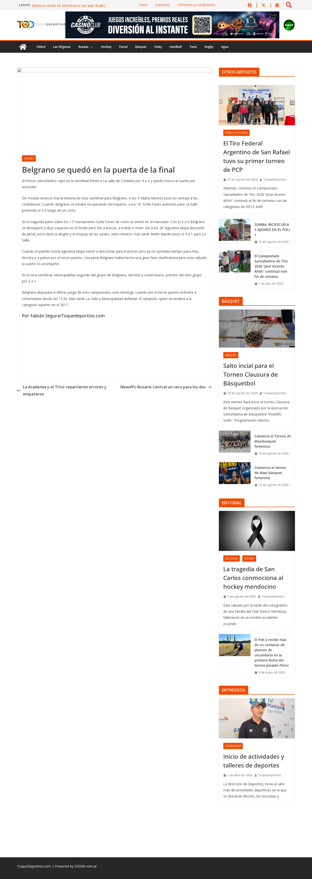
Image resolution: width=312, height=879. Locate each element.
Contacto (162, 4)
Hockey (106, 47)
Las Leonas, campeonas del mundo (60, 4)
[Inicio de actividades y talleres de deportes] (257, 718)
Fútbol (41, 47)
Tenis (193, 47)
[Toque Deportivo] (23, 47)
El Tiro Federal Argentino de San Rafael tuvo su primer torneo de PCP (256, 156)
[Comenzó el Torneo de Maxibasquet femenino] (235, 445)
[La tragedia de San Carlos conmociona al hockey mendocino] (257, 531)
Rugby (209, 47)
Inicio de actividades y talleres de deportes (253, 760)
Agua (224, 47)
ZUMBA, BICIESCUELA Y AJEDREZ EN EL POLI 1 (272, 229)
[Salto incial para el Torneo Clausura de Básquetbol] (257, 329)
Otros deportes (236, 132)
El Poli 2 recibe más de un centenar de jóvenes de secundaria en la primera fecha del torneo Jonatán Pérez (271, 652)
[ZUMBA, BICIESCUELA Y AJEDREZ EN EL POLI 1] (235, 233)
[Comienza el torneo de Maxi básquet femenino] (235, 476)
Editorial (231, 558)
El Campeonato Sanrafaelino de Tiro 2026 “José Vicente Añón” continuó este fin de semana (271, 266)
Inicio (143, 4)
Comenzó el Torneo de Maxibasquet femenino (272, 441)
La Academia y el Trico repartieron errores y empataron (65, 390)
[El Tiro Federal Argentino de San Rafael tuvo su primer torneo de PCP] (257, 105)
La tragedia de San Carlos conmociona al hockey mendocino (253, 577)
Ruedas (83, 47)
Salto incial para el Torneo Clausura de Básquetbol (250, 374)
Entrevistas (233, 746)
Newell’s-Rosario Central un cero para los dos (163, 387)
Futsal (123, 47)
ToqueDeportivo (274, 179)
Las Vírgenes (62, 47)
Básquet (140, 47)
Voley (158, 47)
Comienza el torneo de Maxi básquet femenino (270, 472)
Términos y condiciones (196, 4)
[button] (90, 47)
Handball (176, 47)
